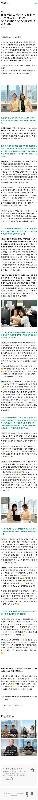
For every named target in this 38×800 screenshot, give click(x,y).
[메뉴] (35, 3)
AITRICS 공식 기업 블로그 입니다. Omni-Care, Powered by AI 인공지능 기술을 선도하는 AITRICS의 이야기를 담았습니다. (14, 773)
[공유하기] (8, 705)
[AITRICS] (5, 3)
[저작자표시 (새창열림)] (22, 705)
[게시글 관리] (10, 705)
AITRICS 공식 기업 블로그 (12, 769)
